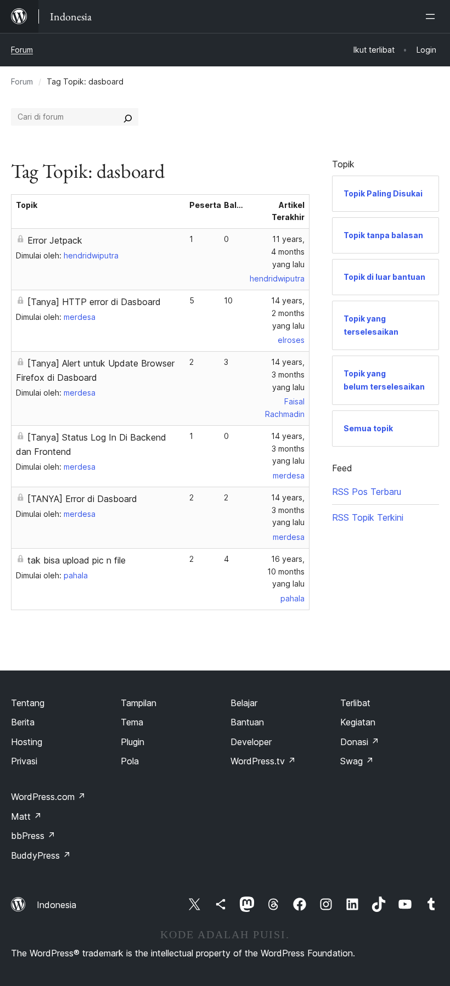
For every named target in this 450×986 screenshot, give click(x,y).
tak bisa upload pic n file (76, 560)
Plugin (132, 741)
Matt (26, 816)
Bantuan (247, 722)
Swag (357, 761)
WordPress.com (48, 796)
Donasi (359, 741)
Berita (23, 722)
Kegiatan (357, 722)
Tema (132, 722)
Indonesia (56, 904)
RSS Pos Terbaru (366, 491)
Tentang (27, 702)
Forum (22, 49)
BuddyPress (41, 855)
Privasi (24, 761)
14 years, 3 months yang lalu (288, 374)
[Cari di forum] (127, 117)
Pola (130, 761)
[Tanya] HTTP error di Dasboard (94, 301)
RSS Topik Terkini (367, 517)
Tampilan (138, 702)
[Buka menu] (432, 16)
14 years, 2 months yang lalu (288, 313)
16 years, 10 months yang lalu (286, 571)
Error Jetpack (54, 240)
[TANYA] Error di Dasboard (82, 498)
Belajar (243, 702)
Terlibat (355, 702)
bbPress (33, 835)
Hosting (26, 741)
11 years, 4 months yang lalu (288, 251)
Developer (251, 741)
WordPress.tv (263, 761)
